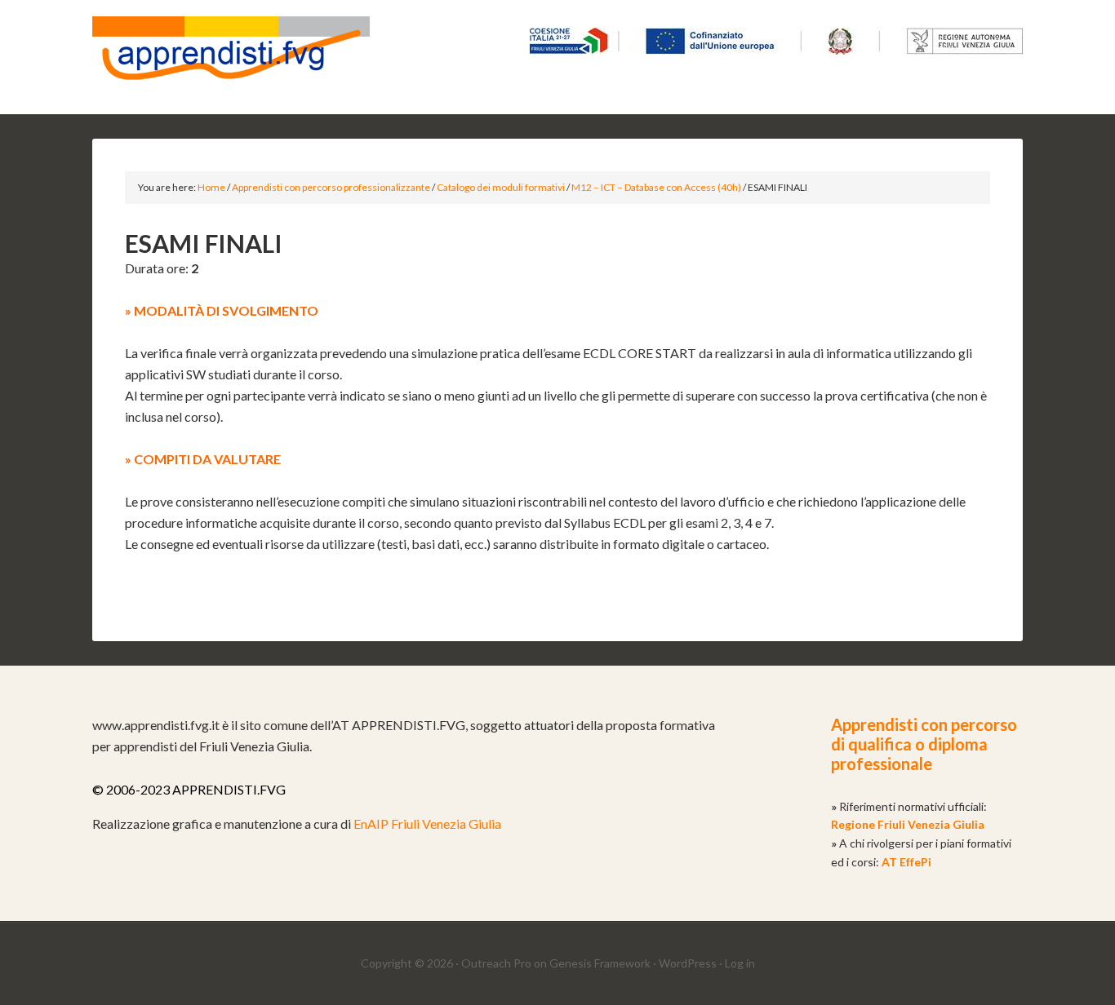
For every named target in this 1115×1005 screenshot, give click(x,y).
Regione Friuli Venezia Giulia (907, 824)
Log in (740, 963)
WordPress (688, 963)
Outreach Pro (496, 963)
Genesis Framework (600, 963)
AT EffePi (906, 862)
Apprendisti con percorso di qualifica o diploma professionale (924, 744)
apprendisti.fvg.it (231, 57)
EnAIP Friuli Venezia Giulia (427, 823)
